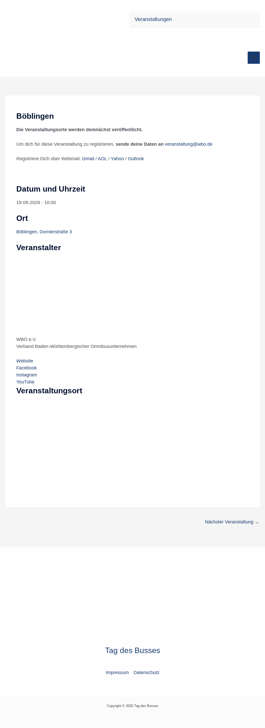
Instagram (26, 374)
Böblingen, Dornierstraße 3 (44, 231)
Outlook (136, 158)
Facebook (26, 367)
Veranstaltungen (153, 19)
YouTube (25, 381)
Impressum (117, 672)
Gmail (88, 158)
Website (24, 360)
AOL (103, 158)
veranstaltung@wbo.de (188, 144)
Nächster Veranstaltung (232, 521)
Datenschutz (146, 672)
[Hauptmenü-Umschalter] (254, 58)
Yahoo (118, 158)
